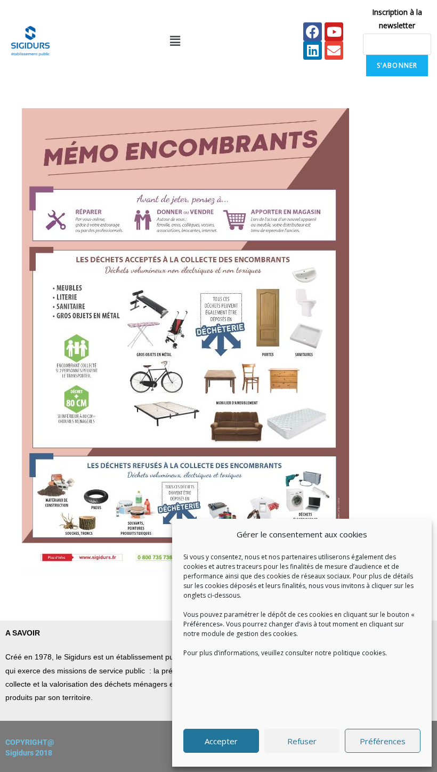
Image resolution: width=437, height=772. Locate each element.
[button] (175, 41)
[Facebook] (312, 31)
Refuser (302, 741)
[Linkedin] (312, 50)
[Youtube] (334, 31)
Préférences (383, 741)
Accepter (221, 741)
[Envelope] (334, 50)
